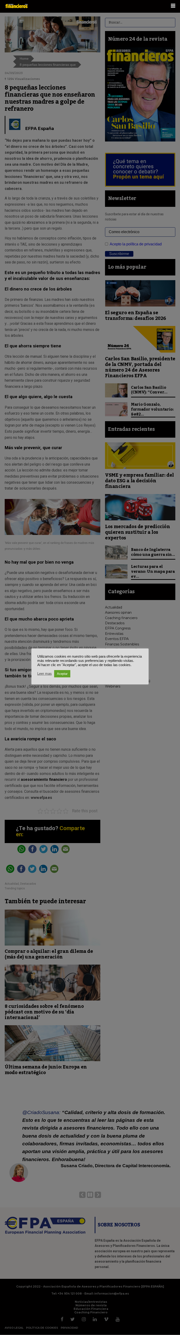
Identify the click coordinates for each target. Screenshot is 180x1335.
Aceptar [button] (62, 673)
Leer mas (44, 673)
